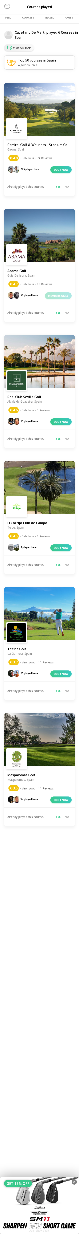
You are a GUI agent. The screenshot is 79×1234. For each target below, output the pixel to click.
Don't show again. (39, 1231)
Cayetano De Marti (30, 32)
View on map (22, 48)
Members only (58, 296)
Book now (61, 170)
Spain (19, 37)
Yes (58, 186)
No (67, 186)
